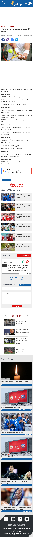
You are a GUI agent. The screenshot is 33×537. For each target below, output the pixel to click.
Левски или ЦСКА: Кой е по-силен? (11, 407)
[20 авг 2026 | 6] (16, 471)
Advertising (10, 534)
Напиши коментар (19, 185)
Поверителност (19, 530)
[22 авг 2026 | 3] (16, 422)
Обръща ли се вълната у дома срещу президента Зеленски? (22, 331)
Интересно (28, 385)
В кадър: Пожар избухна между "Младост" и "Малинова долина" (21, 350)
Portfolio (16, 534)
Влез (21, 284)
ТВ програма (6, 180)
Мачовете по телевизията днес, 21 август (23, 216)
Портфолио (19, 531)
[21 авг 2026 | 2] (16, 497)
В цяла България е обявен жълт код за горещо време (21, 321)
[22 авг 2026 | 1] (16, 371)
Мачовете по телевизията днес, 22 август (23, 195)
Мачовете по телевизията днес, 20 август (23, 236)
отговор (25, 273)
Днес (27, 3)
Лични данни (22, 534)
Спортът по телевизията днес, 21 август (23, 226)
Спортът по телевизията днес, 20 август (23, 246)
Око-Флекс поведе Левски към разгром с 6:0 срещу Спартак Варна (22, 341)
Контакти (6, 530)
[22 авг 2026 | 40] (16, 397)
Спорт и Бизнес (27, 511)
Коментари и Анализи (25, 409)
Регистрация (26, 284)
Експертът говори (26, 485)
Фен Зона (28, 459)
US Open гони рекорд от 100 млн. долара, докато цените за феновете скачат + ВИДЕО (16, 508)
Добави (16, 306)
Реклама (12, 530)
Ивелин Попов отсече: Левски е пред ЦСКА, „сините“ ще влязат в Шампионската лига (14, 482)
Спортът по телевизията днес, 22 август (23, 206)
